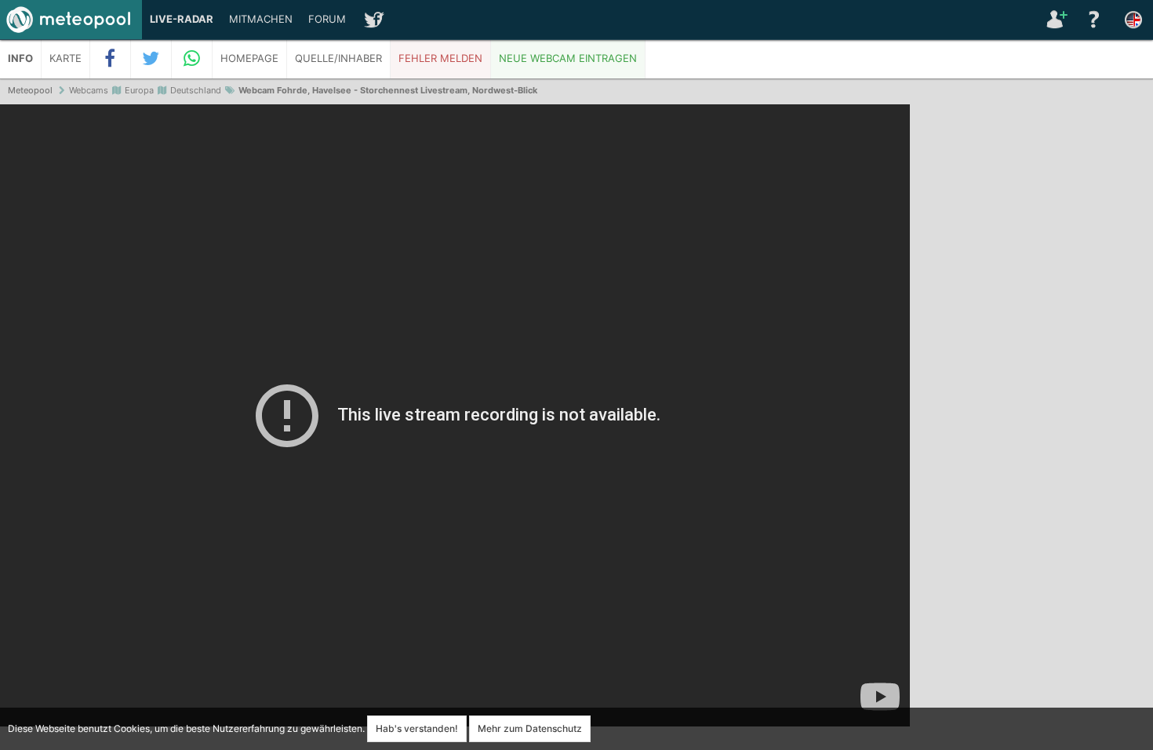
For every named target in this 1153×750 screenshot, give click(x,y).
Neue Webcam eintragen (568, 58)
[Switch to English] (1133, 19)
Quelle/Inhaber (338, 58)
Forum (327, 19)
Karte (65, 58)
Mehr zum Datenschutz (530, 728)
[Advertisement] (1031, 345)
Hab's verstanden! (417, 728)
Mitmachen (261, 19)
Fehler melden (440, 58)
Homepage (249, 58)
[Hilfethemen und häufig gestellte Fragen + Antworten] (1094, 19)
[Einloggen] (1055, 19)
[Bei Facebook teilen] (110, 58)
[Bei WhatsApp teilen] (192, 58)
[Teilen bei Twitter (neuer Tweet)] (151, 58)
